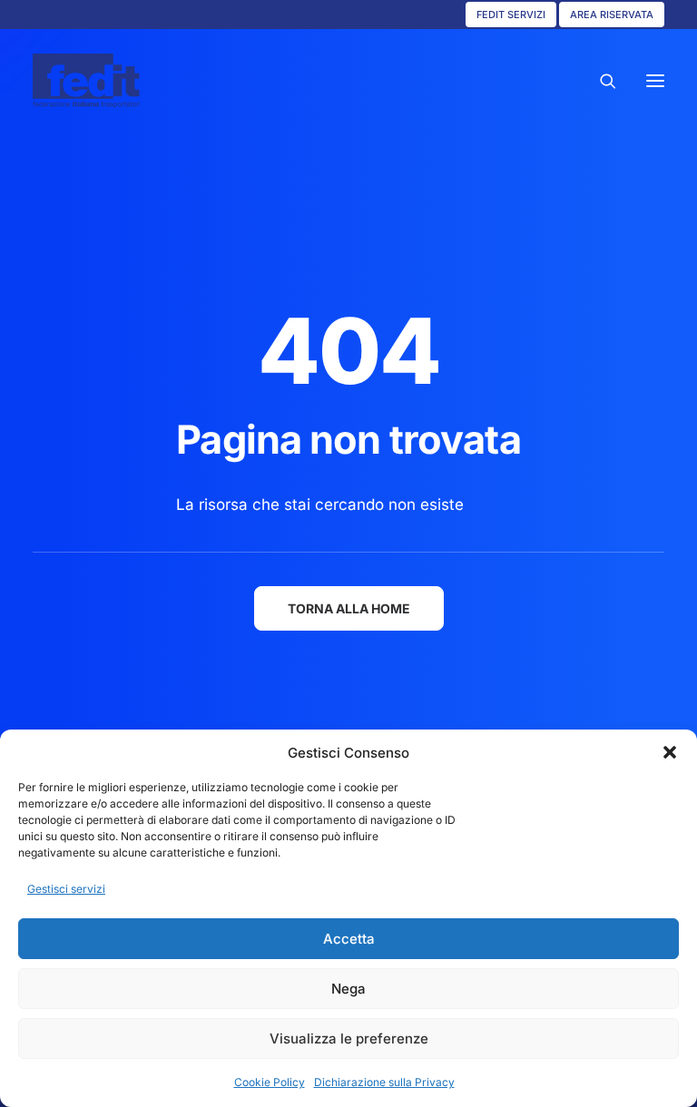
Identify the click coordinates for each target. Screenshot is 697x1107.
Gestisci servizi (66, 889)
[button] (670, 752)
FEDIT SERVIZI (510, 14)
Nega (348, 988)
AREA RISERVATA (611, 14)
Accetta (349, 938)
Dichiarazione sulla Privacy (384, 1082)
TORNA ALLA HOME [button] (349, 608)
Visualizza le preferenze (349, 1038)
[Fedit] (86, 81)
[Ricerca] (600, 81)
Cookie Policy (269, 1082)
